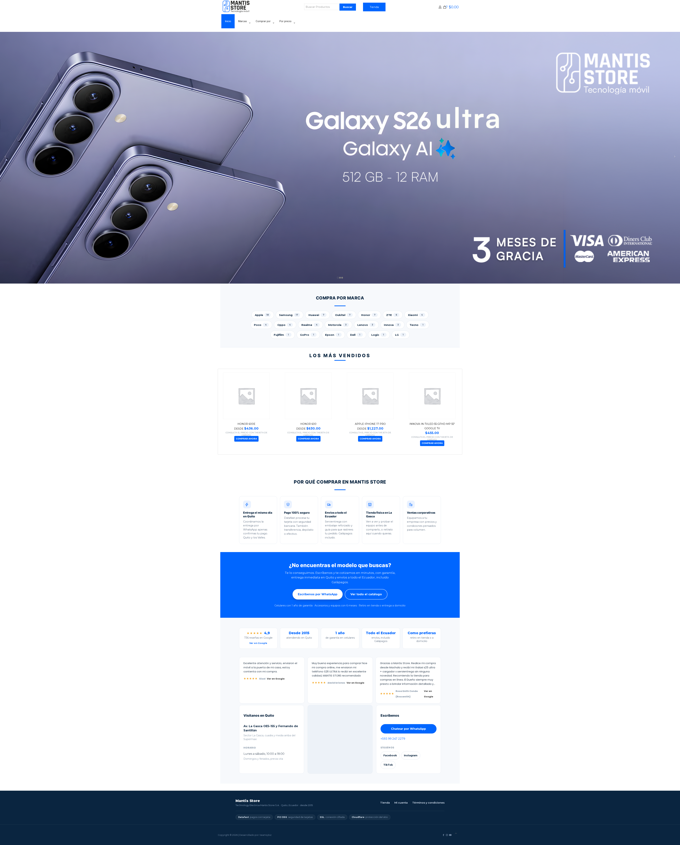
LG (399, 334)
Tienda (374, 7)
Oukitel (342, 315)
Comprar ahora (249, 438)
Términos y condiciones (428, 802)
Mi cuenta (401, 802)
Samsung (288, 315)
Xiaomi (415, 315)
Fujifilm (281, 334)
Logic (377, 334)
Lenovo (365, 325)
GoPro (307, 334)
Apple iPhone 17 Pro (249, 424)
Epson (332, 334)
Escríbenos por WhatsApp (317, 594)
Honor (368, 315)
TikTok (388, 764)
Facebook (390, 755)
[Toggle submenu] (243, 30)
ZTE (391, 315)
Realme (309, 325)
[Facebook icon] (444, 835)
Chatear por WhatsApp (408, 728)
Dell (355, 334)
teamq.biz (265, 835)
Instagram (410, 755)
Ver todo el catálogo (366, 594)
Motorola (337, 325)
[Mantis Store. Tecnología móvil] (236, 11)
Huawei (316, 315)
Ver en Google (276, 678)
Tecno (416, 325)
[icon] (450, 835)
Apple (262, 315)
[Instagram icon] (447, 835)
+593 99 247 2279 (392, 738)
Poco (260, 325)
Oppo (284, 325)
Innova (391, 325)
